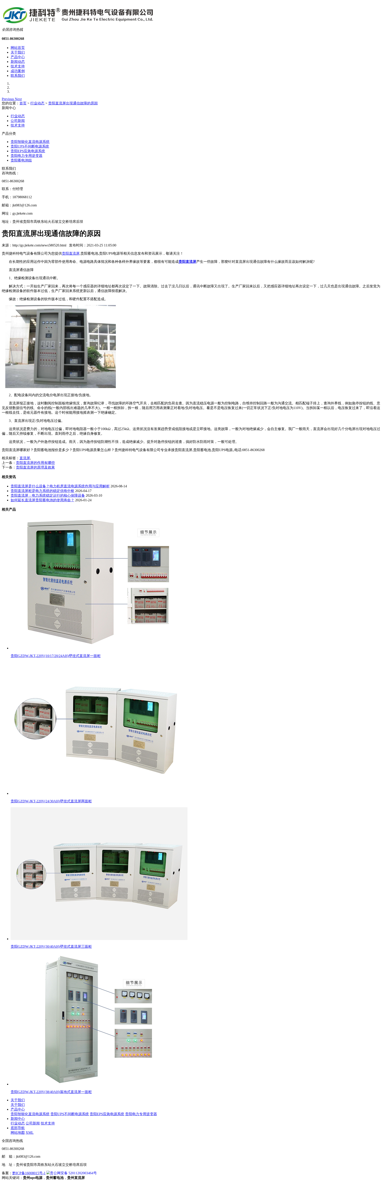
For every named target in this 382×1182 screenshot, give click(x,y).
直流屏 (24, 458)
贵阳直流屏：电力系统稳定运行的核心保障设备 (48, 495)
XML (30, 1132)
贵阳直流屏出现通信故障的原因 (73, 103)
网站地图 (18, 1132)
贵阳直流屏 (71, 253)
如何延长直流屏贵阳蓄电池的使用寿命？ (42, 500)
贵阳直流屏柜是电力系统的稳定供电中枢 (42, 491)
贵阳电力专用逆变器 (26, 156)
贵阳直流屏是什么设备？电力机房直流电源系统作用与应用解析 (60, 486)
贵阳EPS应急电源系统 (28, 151)
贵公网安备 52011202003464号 (73, 1173)
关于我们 (18, 52)
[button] (8, 99)
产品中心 (18, 57)
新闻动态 (18, 61)
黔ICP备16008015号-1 (29, 1173)
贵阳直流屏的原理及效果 (35, 467)
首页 (23, 103)
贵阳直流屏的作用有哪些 (35, 463)
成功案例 (18, 71)
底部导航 (18, 1128)
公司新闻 (18, 121)
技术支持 (18, 66)
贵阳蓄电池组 (21, 160)
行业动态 (37, 103)
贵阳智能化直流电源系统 (30, 142)
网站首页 (18, 48)
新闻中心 (18, 1118)
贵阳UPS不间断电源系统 (30, 146)
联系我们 (18, 75)
